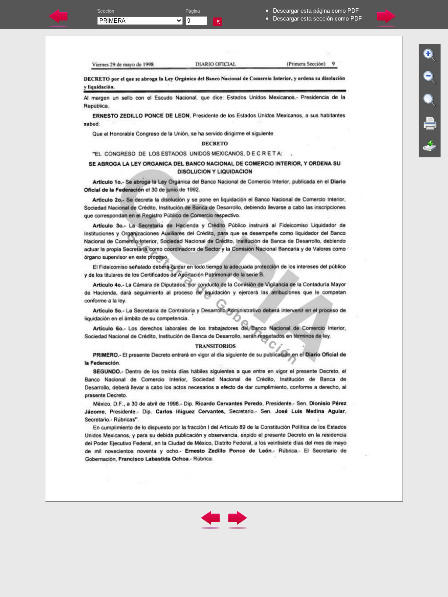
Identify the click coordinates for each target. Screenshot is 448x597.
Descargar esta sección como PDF (317, 18)
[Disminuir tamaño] (430, 78)
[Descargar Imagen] (430, 146)
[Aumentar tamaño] (430, 55)
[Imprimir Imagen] (430, 123)
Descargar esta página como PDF (316, 10)
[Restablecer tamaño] (430, 101)
